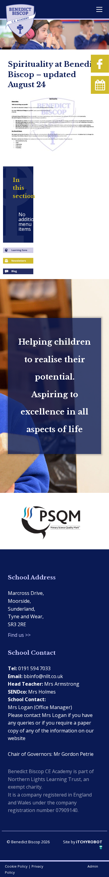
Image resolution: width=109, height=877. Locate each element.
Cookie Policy (16, 866)
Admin (93, 866)
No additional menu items (20, 221)
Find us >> (19, 635)
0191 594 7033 (34, 668)
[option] (54, 521)
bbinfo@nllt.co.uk (43, 676)
